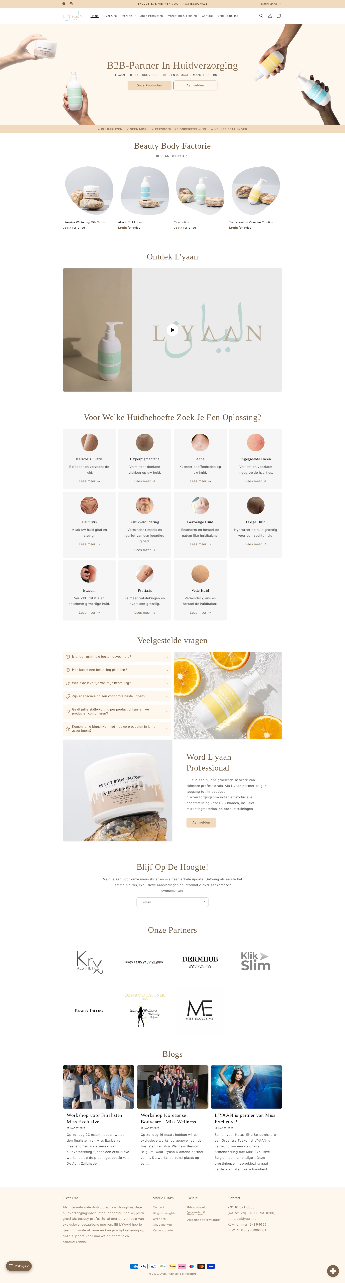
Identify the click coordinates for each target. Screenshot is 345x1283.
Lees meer (87, 481)
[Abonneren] (203, 902)
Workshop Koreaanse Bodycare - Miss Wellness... (170, 1118)
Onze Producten (150, 85)
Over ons (159, 1219)
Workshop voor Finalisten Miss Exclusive (94, 1118)
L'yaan (163, 1273)
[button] (128, 16)
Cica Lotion (181, 222)
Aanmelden (195, 85)
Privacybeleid (197, 1207)
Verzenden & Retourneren (196, 1213)
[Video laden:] (172, 330)
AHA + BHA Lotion (130, 222)
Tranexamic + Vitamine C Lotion (251, 222)
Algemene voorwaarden (204, 1220)
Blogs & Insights (164, 1213)
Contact (158, 1207)
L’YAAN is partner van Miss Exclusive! (245, 1118)
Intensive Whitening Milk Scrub (84, 222)
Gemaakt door (182, 1273)
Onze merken (162, 1224)
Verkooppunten (163, 1230)
